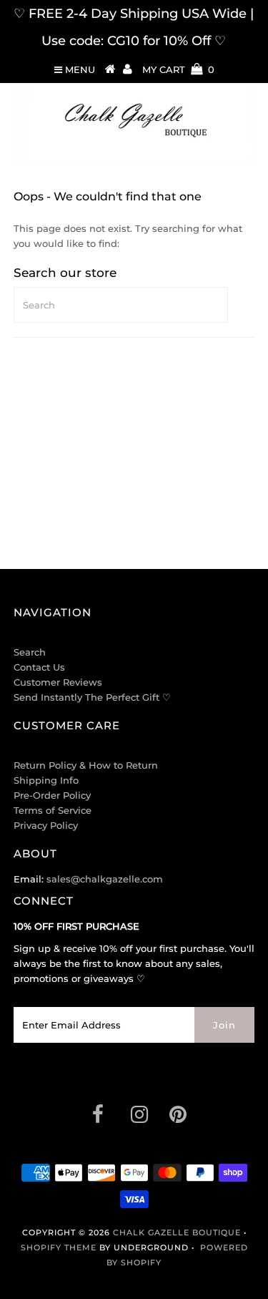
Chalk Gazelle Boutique (177, 1232)
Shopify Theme (58, 1247)
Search (30, 652)
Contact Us (39, 667)
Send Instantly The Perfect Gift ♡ (92, 697)
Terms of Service (52, 810)
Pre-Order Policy (52, 795)
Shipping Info (46, 780)
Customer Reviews (58, 682)
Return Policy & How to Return (86, 765)
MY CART (178, 69)
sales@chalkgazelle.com (104, 879)
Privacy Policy (46, 825)
